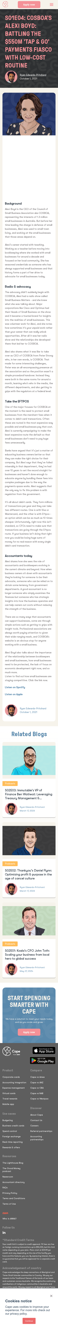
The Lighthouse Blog (12, 1163)
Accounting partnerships (36, 1138)
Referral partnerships (41, 1131)
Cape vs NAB (36, 1093)
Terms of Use (9, 1204)
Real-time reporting (12, 1142)
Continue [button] (29, 1321)
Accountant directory (13, 1182)
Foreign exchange (11, 1136)
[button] (51, 5)
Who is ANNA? (9, 1218)
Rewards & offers (11, 1147)
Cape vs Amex (37, 1077)
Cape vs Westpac (39, 1098)
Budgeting (7, 1120)
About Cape (36, 1115)
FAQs (5, 1187)
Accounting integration (14, 1082)
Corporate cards (11, 1077)
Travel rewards (9, 1098)
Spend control (9, 1131)
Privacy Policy (9, 1193)
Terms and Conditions (13, 1198)
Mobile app (8, 1104)
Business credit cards (13, 1125)
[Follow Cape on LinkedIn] (3, 1232)
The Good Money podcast (11, 1170)
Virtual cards (8, 1093)
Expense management (13, 1088)
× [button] (51, 1295)
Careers (34, 1125)
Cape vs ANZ (36, 1082)
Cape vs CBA (37, 1088)
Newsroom (7, 1176)
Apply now (29, 4)
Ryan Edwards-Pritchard (33, 75)
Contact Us (36, 1120)
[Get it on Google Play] (43, 1060)
